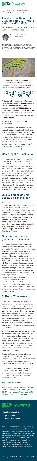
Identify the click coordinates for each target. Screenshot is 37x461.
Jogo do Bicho (9, 415)
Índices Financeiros (11, 419)
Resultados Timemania (11, 382)
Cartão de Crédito (11, 412)
